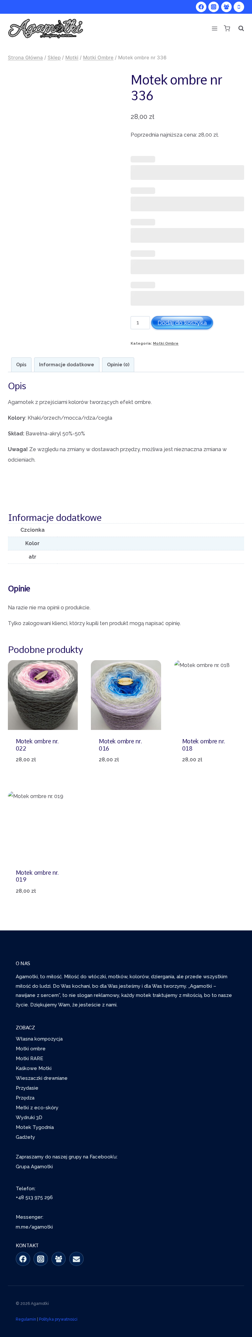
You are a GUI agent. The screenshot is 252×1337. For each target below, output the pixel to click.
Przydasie (27, 1088)
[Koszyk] (226, 28)
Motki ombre (31, 1049)
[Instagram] (213, 7)
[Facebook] (201, 7)
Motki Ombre (165, 343)
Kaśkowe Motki (34, 1068)
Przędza (25, 1098)
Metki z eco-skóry (37, 1108)
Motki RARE (29, 1058)
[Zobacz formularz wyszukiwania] (239, 28)
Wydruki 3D (29, 1117)
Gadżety (25, 1137)
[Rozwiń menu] (214, 28)
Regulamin (26, 1319)
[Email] (76, 1259)
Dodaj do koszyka (182, 322)
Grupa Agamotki (34, 1167)
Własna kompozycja (39, 1039)
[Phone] (239, 7)
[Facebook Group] (226, 7)
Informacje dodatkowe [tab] (66, 364)
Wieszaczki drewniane (42, 1078)
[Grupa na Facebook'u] (59, 1259)
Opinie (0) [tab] (118, 364)
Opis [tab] (21, 364)
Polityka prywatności (58, 1319)
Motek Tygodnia (35, 1127)
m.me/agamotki (34, 1227)
